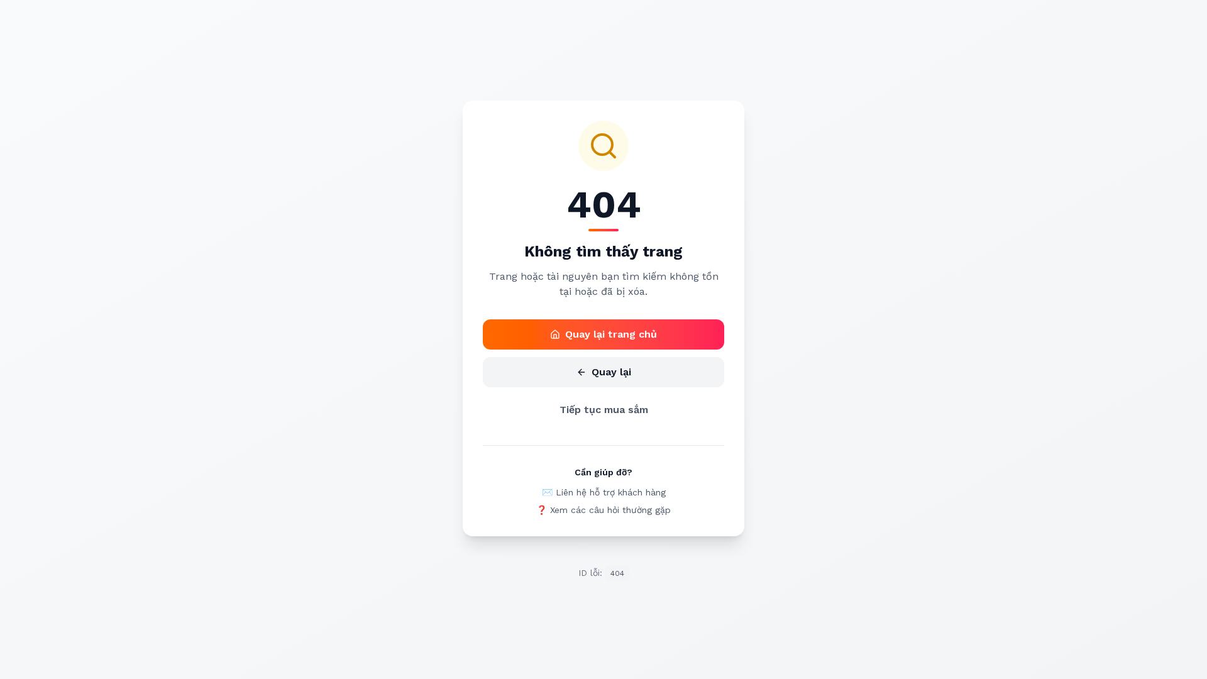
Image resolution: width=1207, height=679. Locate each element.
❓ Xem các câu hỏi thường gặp (603, 510)
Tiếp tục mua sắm (603, 410)
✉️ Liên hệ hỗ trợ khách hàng (604, 492)
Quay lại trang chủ (611, 334)
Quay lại (611, 372)
